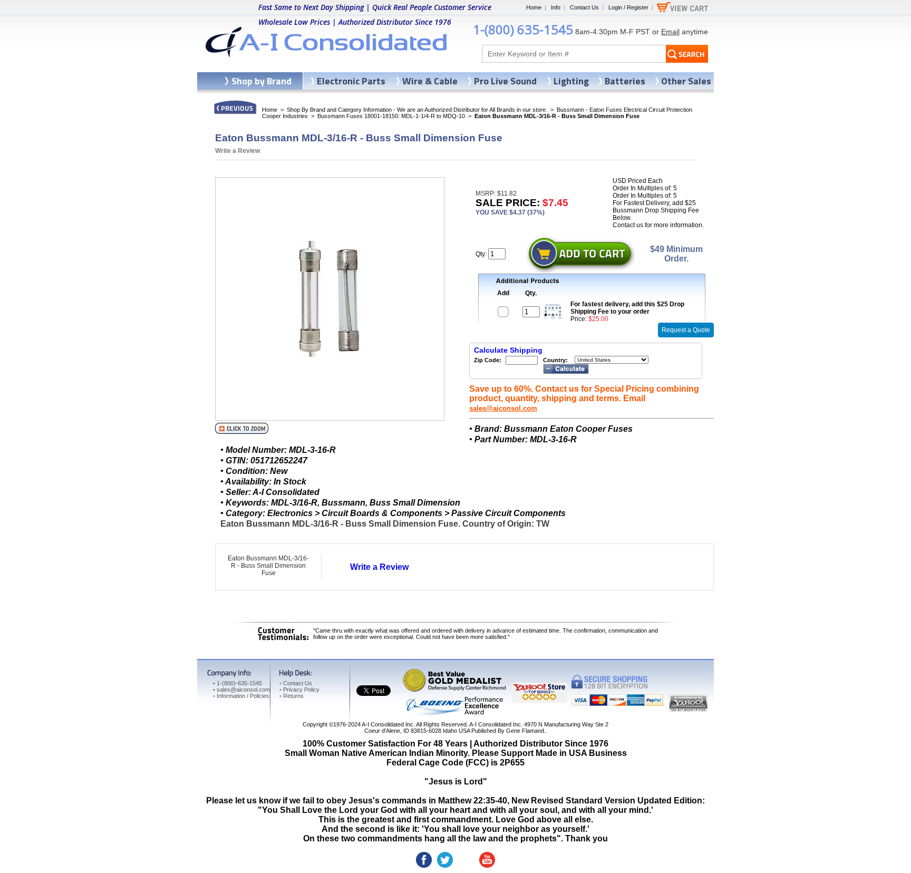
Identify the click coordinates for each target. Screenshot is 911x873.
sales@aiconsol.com (503, 408)
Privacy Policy (299, 689)
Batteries (625, 81)
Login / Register (628, 7)
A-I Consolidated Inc (387, 724)
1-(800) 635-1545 (523, 29)
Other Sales (686, 81)
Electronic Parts (351, 81)
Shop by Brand (261, 81)
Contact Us (584, 7)
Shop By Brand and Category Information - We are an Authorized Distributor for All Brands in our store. (417, 109)
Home (533, 7)
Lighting (571, 81)
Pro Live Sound (505, 81)
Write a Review (237, 150)
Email (670, 31)
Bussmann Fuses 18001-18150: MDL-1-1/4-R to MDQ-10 (391, 116)
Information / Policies (241, 696)
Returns (291, 696)
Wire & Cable (430, 81)
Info (555, 7)
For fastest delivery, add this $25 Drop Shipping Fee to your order (627, 307)
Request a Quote (686, 330)
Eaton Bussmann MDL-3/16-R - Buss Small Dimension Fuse (268, 566)
